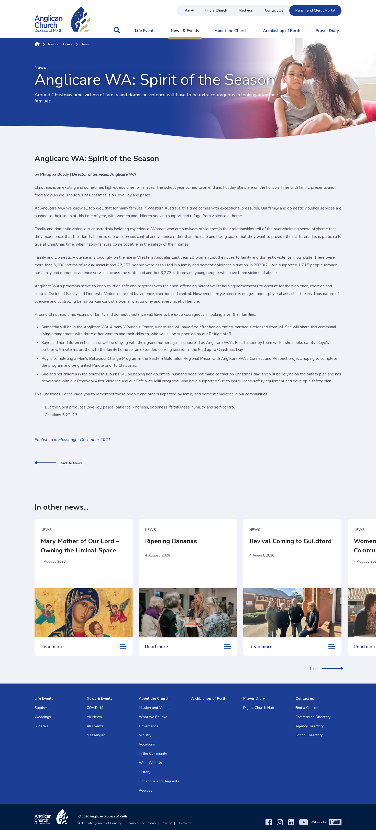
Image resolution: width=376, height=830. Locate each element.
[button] (116, 32)
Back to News (71, 463)
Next (314, 669)
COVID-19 (95, 707)
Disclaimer (185, 823)
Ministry (145, 735)
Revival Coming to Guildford (290, 541)
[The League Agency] (335, 822)
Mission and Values (154, 707)
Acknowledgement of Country (99, 823)
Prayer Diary (327, 31)
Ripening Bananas (171, 541)
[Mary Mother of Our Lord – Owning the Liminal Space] (84, 612)
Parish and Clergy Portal (315, 10)
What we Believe (153, 717)
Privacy (167, 823)
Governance (149, 726)
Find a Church (216, 10)
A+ (187, 10)
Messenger (96, 735)
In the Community (153, 753)
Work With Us (150, 762)
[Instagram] (280, 822)
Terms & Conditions (141, 823)
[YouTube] (303, 822)
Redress (246, 10)
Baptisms (42, 707)
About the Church (231, 31)
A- (192, 10)
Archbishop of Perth (281, 31)
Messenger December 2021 (84, 440)
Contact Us (274, 10)
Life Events (145, 31)
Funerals (42, 726)
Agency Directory (309, 726)
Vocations (147, 744)
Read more (52, 647)
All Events (95, 726)
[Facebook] (269, 822)
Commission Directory (312, 717)
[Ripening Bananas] (188, 612)
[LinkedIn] (291, 822)
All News (94, 717)
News (46, 529)
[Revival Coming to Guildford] (292, 612)
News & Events (185, 31)
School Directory (309, 735)
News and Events (60, 44)
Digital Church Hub (258, 707)
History (144, 772)
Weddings (43, 717)
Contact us (304, 698)
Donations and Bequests (159, 781)
